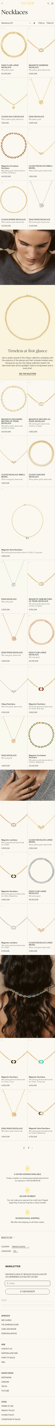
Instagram (6, 1377)
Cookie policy (7, 1415)
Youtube (5, 1391)
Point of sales (8, 1358)
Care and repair (8, 1329)
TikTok (4, 1386)
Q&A (3, 1362)
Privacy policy (8, 1410)
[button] (1, 28)
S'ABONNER (27, 1291)
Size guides (6, 1320)
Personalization (9, 1333)
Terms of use (7, 1406)
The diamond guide (10, 1325)
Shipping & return (9, 1353)
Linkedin (5, 1382)
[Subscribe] (27, 1305)
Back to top (6, 1237)
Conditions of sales (10, 1419)
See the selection (27, 374)
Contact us (6, 1349)
